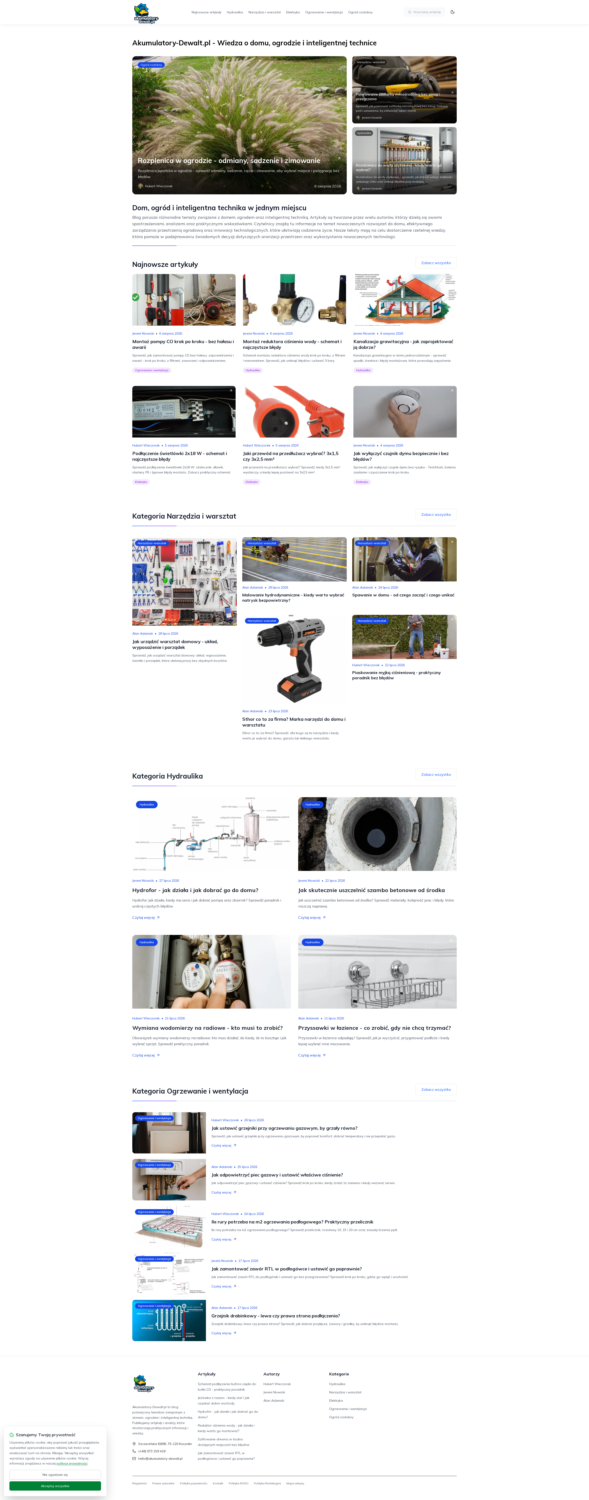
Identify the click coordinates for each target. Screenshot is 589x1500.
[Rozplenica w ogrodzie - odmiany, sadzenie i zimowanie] (239, 125)
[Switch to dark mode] (452, 12)
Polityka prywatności (193, 1483)
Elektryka (293, 12)
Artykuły (207, 1374)
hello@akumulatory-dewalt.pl (160, 1458)
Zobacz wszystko (436, 262)
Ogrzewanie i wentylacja (324, 12)
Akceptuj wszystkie (55, 1486)
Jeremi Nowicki (143, 333)
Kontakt (218, 1483)
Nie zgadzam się (55, 1475)
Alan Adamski (142, 633)
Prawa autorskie (163, 1483)
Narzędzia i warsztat (264, 12)
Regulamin (139, 1483)
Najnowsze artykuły (206, 12)
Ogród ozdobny (360, 12)
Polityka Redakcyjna (267, 1483)
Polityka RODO (238, 1483)
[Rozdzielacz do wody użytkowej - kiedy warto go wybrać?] (404, 160)
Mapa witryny (295, 1483)
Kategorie (339, 1374)
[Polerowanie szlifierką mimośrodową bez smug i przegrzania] (404, 89)
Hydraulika (235, 12)
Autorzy (271, 1374)
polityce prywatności (72, 1463)
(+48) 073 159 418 (151, 1451)
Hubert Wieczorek (146, 445)
